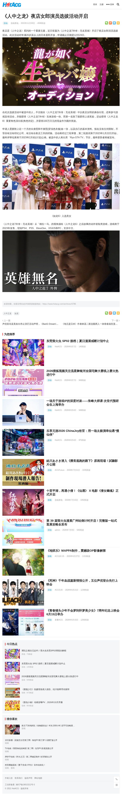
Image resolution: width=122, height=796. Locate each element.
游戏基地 (15, 23)
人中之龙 (7, 313)
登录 (95, 4)
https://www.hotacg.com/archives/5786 (59, 304)
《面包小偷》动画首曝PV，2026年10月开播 (42, 702)
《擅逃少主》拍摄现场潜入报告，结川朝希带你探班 (45, 689)
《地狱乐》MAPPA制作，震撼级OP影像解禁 (76, 550)
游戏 (49, 500)
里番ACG (59, 620)
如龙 (16, 313)
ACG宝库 (59, 590)
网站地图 (38, 778)
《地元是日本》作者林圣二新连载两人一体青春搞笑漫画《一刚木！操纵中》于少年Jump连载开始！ (91, 324)
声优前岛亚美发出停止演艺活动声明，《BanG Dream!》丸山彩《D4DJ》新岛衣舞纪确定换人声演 (31, 324)
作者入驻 (9, 778)
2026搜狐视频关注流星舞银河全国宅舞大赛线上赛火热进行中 (50, 676)
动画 (23, 693)
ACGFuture (60, 470)
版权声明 (28, 778)
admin (58, 530)
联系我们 (18, 778)
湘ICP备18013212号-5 (25, 784)
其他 (23, 654)
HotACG (58, 346)
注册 (102, 4)
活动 (5, 23)
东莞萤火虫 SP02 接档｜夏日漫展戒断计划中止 (77, 341)
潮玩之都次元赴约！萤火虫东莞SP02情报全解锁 (44, 650)
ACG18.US (60, 556)
